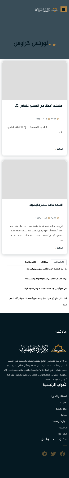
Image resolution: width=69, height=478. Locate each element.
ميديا (64, 415)
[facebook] (62, 454)
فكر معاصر (61, 409)
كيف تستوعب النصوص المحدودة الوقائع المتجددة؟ (46, 279)
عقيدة (63, 402)
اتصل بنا (62, 434)
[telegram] (44, 454)
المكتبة (63, 428)
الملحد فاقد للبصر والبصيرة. (46, 205)
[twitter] (53, 454)
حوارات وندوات (59, 421)
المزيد (59, 149)
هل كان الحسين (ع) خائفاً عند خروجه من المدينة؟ (46, 269)
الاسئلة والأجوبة (59, 396)
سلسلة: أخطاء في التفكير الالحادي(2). (39, 106)
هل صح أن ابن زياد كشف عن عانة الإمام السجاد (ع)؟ (45, 288)
